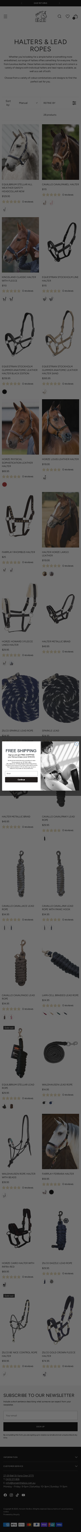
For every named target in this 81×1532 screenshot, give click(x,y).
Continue (21, 780)
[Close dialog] (76, 744)
